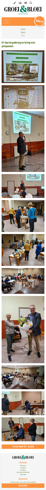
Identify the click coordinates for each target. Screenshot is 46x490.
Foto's (23, 32)
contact (23, 468)
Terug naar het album (23, 446)
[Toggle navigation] (7, 21)
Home (23, 29)
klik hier (23, 485)
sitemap (23, 474)
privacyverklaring (23, 472)
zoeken (23, 470)
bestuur (23, 466)
